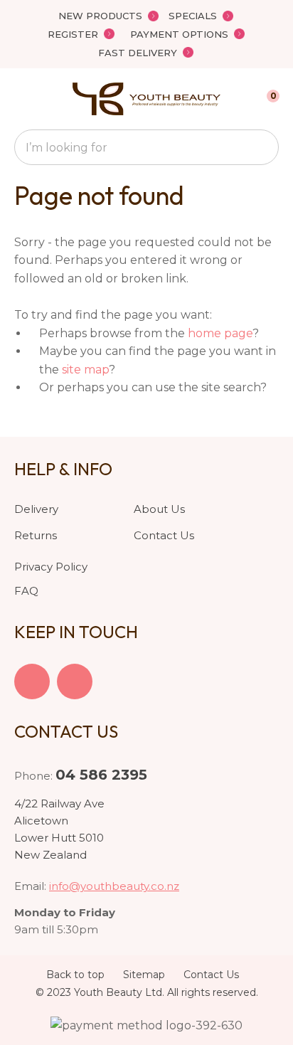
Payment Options (179, 34)
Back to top (75, 974)
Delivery (36, 509)
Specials (193, 15)
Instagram (74, 681)
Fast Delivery (137, 52)
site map (85, 369)
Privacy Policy (50, 566)
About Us (159, 509)
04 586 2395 (101, 774)
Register (73, 34)
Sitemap (144, 974)
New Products (100, 15)
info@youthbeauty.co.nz (114, 886)
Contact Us (164, 535)
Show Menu (22, 98)
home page (220, 333)
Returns (35, 535)
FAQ (26, 591)
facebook (32, 681)
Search (262, 147)
